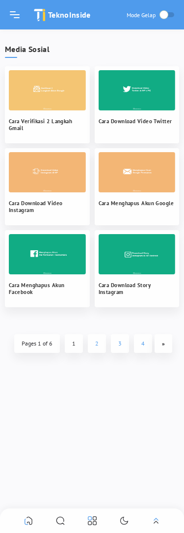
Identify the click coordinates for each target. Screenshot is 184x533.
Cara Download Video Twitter (135, 121)
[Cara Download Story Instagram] (137, 254)
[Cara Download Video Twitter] (137, 90)
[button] (28, 520)
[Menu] (15, 15)
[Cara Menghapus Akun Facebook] (47, 254)
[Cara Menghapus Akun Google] (137, 172)
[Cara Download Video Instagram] (47, 172)
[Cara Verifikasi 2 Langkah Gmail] (47, 90)
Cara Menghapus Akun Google (136, 203)
